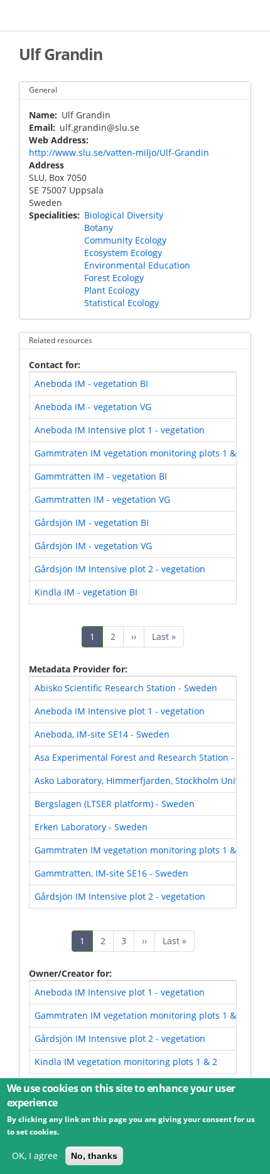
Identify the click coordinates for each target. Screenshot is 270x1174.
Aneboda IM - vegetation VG (93, 407)
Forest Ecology (114, 278)
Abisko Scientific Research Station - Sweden (126, 688)
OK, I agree (35, 1155)
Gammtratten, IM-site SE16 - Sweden (111, 873)
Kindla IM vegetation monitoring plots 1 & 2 (126, 1062)
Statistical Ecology (121, 303)
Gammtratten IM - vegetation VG (102, 499)
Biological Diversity (123, 215)
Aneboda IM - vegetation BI (91, 383)
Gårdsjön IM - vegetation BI (92, 522)
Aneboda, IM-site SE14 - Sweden (102, 734)
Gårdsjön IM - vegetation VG (93, 546)
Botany (98, 228)
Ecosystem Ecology (123, 253)
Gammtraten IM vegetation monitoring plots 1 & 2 (139, 453)
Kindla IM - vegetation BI (86, 592)
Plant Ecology (111, 290)
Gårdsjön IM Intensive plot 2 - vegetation (120, 569)
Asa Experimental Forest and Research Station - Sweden (152, 757)
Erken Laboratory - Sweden (91, 827)
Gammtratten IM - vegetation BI (101, 476)
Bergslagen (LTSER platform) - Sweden (115, 804)
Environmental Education (137, 265)
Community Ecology (125, 240)
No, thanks (94, 1156)
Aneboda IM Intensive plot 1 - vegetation (120, 430)
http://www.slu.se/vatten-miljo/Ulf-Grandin (119, 152)
